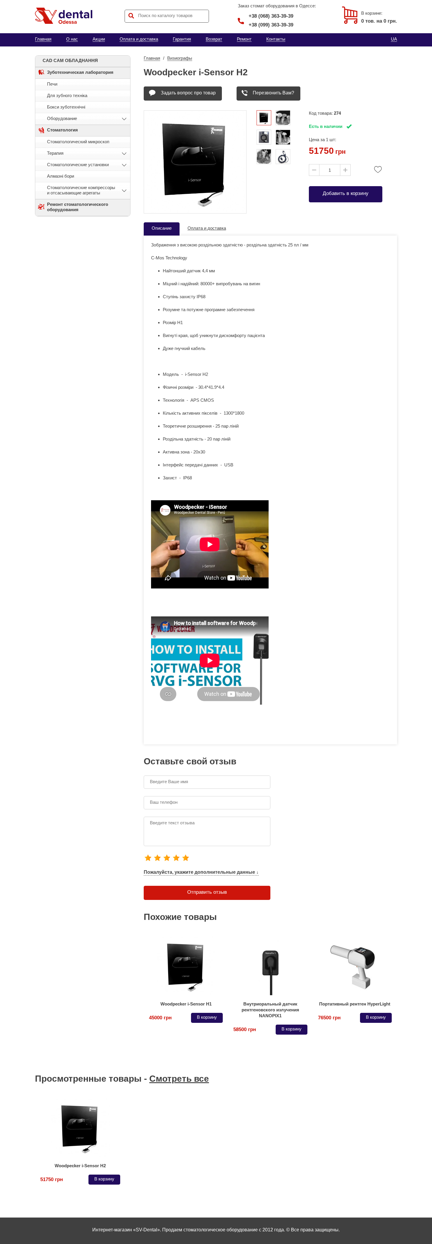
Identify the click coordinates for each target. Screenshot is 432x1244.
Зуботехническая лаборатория (80, 72)
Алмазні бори (60, 176)
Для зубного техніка (67, 95)
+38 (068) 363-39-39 (271, 16)
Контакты (275, 38)
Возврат (214, 38)
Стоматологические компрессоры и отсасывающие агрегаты (81, 190)
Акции (99, 38)
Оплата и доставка (139, 38)
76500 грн (329, 1017)
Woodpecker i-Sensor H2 (80, 1165)
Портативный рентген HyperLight (354, 1003)
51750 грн (51, 1179)
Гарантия (182, 38)
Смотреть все (179, 1078)
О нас (72, 38)
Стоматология (62, 129)
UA (394, 38)
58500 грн (244, 1029)
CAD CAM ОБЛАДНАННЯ (70, 60)
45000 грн (160, 1017)
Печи (52, 83)
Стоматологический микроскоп (78, 141)
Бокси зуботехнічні (66, 106)
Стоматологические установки (78, 164)
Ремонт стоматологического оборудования (77, 207)
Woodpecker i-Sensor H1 (186, 1003)
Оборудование (62, 118)
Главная (43, 38)
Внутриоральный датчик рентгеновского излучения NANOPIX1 (270, 1009)
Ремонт (244, 38)
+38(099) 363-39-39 (271, 25)
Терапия (55, 153)
